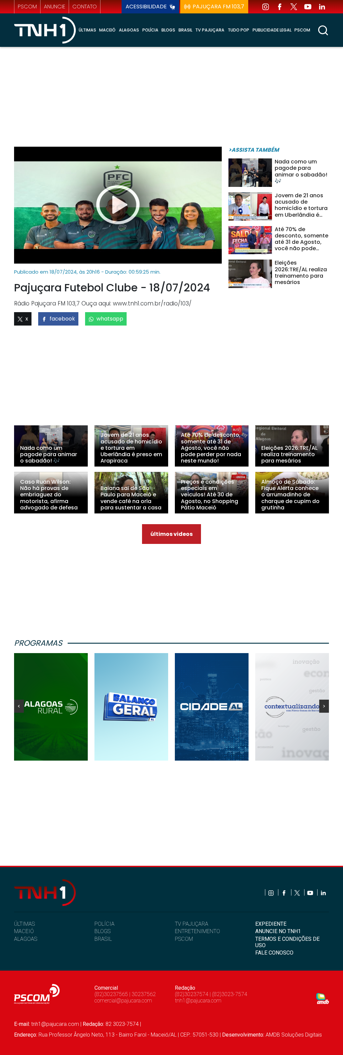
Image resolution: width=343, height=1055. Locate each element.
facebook (62, 319)
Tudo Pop (238, 30)
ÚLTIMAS (24, 924)
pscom (27, 6)
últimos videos (171, 534)
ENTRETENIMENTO (197, 931)
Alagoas (129, 30)
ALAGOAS (25, 939)
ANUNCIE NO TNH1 (278, 931)
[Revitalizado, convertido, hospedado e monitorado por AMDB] (322, 998)
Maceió (107, 30)
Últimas (87, 30)
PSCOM (184, 939)
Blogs (168, 30)
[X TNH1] (293, 6)
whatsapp (109, 319)
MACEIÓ (24, 931)
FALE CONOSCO (274, 952)
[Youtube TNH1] (308, 6)
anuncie (54, 6)
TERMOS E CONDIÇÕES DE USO (287, 942)
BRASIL (103, 939)
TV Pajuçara (209, 30)
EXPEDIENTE (270, 924)
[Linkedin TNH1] (322, 6)
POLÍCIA (104, 924)
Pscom (302, 30)
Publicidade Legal (272, 30)
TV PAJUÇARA (191, 924)
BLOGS (102, 931)
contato (84, 6)
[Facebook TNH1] (279, 6)
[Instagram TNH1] (265, 6)
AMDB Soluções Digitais (294, 1035)
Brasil (185, 30)
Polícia (150, 30)
